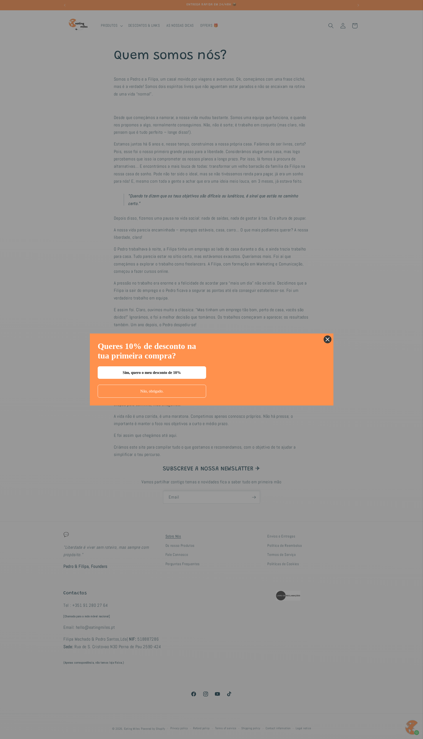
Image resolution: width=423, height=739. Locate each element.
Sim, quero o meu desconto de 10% (152, 372)
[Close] (327, 339)
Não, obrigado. (152, 391)
